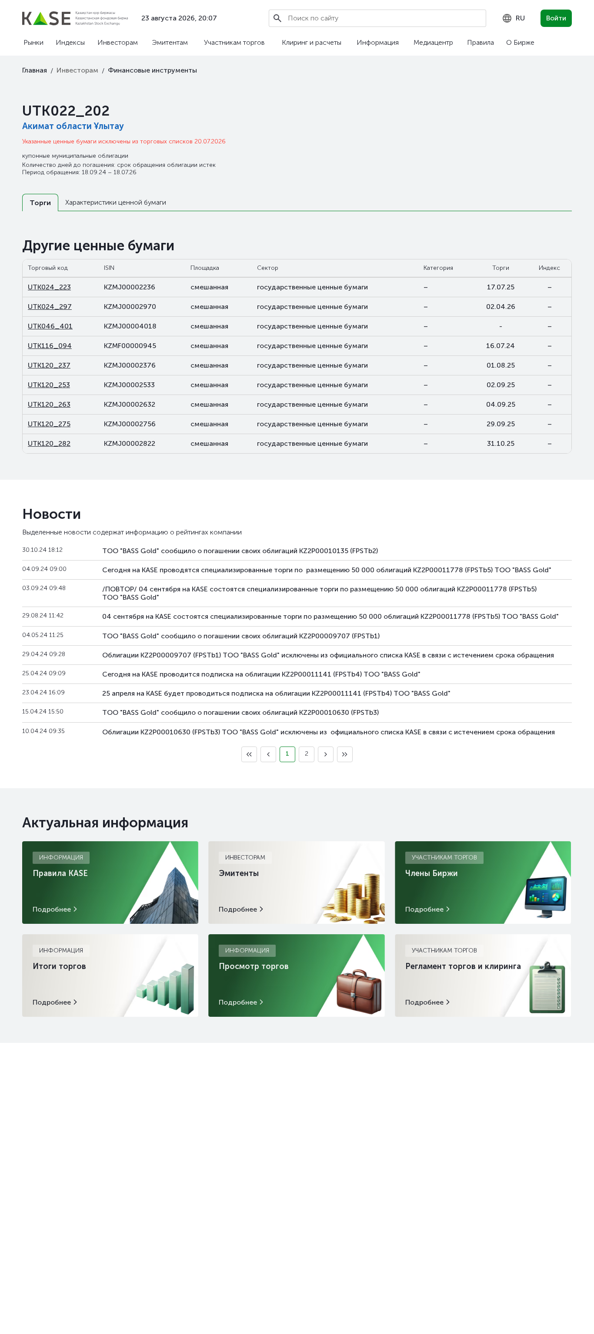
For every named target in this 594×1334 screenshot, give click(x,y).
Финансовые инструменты (152, 70)
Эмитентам (170, 42)
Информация (378, 42)
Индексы (70, 42)
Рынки (33, 42)
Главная (34, 70)
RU (520, 18)
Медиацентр (433, 42)
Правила (480, 42)
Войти (556, 18)
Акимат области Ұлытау (73, 126)
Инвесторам (117, 42)
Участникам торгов (234, 42)
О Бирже (520, 42)
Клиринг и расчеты (311, 42)
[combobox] (513, 18)
